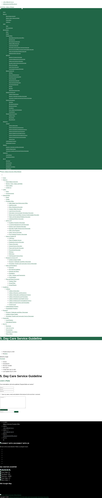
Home (4, 12)
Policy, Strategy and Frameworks (15, 110)
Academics (5, 121)
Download (2, 358)
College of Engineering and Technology (17, 131)
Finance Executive (12, 78)
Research (5, 145)
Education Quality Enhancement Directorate (17, 63)
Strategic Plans (12, 115)
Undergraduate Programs (11, 141)
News (7, 26)
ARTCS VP (8, 55)
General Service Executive (14, 80)
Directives (11, 102)
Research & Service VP (10, 92)
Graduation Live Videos (10, 166)
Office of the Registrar (13, 65)
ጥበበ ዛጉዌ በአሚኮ (9, 162)
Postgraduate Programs (10, 143)
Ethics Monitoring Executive (14, 41)
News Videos (8, 168)
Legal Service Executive (13, 45)
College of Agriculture (13, 125)
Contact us (8, 22)
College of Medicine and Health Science (17, 133)
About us (4, 14)
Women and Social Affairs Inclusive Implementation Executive (21, 49)
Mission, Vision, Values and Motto (12, 18)
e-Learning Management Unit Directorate (17, 59)
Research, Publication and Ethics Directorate (18, 96)
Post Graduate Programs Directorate (16, 69)
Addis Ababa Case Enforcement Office (16, 37)
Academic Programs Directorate (15, 57)
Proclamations (12, 111)
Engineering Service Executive (15, 76)
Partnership (5, 153)
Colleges (7, 123)
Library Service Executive (14, 67)
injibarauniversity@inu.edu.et (10, 4)
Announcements (9, 28)
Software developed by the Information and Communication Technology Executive (29, 497)
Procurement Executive (13, 84)
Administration (6, 30)
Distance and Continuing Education (16, 61)
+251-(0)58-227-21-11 (8, 2)
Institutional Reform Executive (15, 53)
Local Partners (9, 155)
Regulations (11, 108)
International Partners (10, 157)
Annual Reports (12, 119)
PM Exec (10, 86)
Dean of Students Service (14, 74)
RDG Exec (11, 88)
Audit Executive (12, 39)
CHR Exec (11, 72)
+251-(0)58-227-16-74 (8, 432)
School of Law (12, 139)
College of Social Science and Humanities (17, 137)
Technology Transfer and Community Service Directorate (20, 98)
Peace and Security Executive (15, 82)
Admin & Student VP (10, 71)
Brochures (8, 326)
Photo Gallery (8, 20)
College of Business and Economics (16, 127)
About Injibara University (10, 16)
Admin (5, 353)
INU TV (4, 158)
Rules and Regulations (10, 100)
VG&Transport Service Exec (14, 90)
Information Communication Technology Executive (19, 47)
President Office (9, 35)
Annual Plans (11, 117)
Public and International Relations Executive (17, 51)
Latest (4, 24)
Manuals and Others (13, 106)
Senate (7, 199)
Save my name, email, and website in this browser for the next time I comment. (21, 394)
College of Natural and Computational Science (18, 135)
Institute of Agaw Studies (14, 94)
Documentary (8, 164)
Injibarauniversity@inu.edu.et (10, 436)
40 (3, 439)
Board (7, 32)
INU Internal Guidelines (13, 104)
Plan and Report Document (11, 113)
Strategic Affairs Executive (14, 43)
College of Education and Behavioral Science (18, 129)
